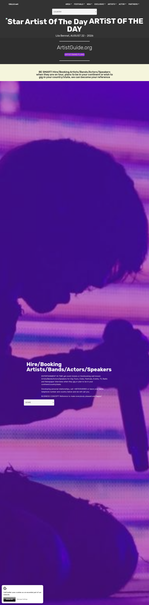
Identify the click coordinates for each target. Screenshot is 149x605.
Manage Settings (22, 599)
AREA (68, 4)
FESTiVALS (78, 4)
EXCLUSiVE (99, 4)
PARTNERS (133, 4)
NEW (89, 4)
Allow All (9, 599)
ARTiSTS (111, 4)
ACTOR (122, 4)
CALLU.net (13, 4)
